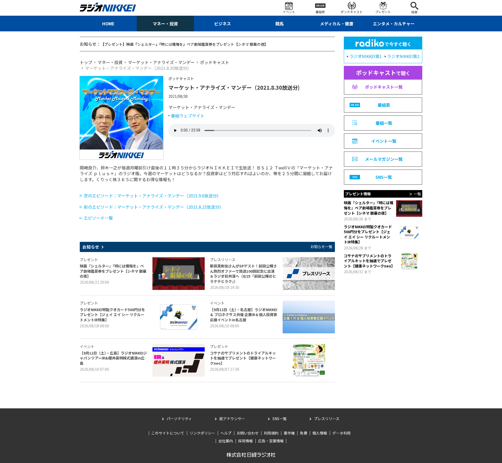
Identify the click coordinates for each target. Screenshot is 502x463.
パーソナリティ (179, 418)
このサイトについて (167, 433)
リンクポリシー (202, 433)
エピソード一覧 (98, 218)
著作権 (289, 433)
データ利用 (341, 433)
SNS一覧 (279, 418)
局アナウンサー (232, 418)
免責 (303, 433)
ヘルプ (225, 433)
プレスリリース (326, 418)
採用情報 (245, 440)
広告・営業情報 (271, 440)
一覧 (417, 193)
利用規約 (271, 433)
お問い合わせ (248, 433)
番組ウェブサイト (187, 115)
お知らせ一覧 (321, 246)
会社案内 (225, 440)
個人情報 (319, 433)
